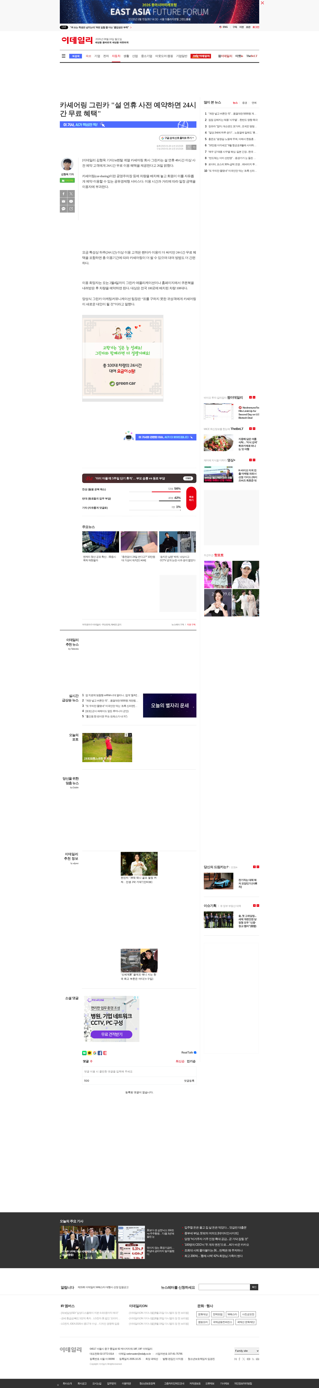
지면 (241, 27)
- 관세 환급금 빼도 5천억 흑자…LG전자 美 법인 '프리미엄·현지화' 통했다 (91, 1318)
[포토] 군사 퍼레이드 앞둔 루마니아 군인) (105, 711)
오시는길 (96, 1383)
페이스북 (63, 193)
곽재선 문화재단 (246, 1322)
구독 (235, 27)
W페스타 (232, 1314)
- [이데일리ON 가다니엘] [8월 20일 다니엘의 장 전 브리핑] (158, 1318)
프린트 (71, 201)
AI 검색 (75, 56)
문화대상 (203, 1314)
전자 (106, 56)
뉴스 (235, 102)
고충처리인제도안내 (174, 1383)
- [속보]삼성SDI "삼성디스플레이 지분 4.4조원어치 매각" (89, 1312)
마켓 (239, 56)
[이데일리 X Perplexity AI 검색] (128, 124)
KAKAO (63, 209)
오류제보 (209, 1383)
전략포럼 (217, 1314)
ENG (225, 27)
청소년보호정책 (147, 1383)
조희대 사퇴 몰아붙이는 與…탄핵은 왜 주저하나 (212, 1250)
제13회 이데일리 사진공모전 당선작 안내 (99, 1287)
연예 (254, 102)
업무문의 (111, 1383)
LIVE (64, 27)
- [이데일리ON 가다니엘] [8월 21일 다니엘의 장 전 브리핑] (158, 1312)
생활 (126, 56)
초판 (248, 27)
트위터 (71, 193)
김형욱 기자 (67, 174)
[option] (129, 27)
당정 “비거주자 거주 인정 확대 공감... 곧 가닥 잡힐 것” (215, 1239)
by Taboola (73, 649)
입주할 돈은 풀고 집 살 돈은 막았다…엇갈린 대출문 (214, 1227)
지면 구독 (191, 624)
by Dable (74, 787)
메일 (63, 201)
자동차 (116, 56)
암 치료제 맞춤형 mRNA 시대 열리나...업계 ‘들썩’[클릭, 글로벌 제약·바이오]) (123, 695)
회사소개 (67, 1383)
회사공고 (82, 1383)
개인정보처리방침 (243, 1383)
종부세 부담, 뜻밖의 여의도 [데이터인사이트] (210, 1233)
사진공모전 (248, 1314)
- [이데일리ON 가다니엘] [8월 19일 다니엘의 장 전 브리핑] (158, 1323)
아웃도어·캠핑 (164, 56)
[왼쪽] (126, 735)
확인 (254, 1287)
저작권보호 (194, 1383)
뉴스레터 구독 (177, 624)
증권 (244, 102)
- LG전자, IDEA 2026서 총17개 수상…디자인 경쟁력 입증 (89, 1323)
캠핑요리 (203, 1322)
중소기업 (146, 56)
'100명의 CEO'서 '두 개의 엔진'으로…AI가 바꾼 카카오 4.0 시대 (220, 1244)
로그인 (256, 27)
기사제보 (224, 1383)
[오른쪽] (130, 735)
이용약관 (126, 1383)
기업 (97, 56)
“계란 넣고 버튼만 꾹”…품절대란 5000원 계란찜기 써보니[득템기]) (118, 700)
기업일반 (181, 56)
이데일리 (95, 40)
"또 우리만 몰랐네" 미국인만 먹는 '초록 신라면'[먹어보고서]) (115, 705)
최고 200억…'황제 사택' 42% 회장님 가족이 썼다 (212, 1255)
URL (71, 209)
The (251, 56)
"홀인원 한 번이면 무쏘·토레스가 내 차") (104, 716)
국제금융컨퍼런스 (222, 1322)
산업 (135, 56)
